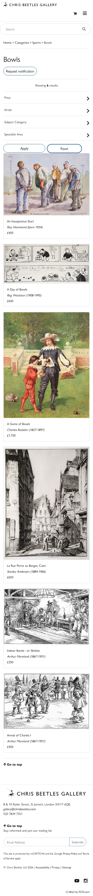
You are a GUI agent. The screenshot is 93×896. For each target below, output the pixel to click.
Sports (36, 42)
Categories (22, 42)
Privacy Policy (70, 853)
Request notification (20, 71)
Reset (64, 148)
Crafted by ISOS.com (78, 891)
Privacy (56, 867)
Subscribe (78, 842)
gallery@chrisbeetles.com (19, 809)
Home (7, 42)
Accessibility (42, 867)
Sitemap (66, 867)
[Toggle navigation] (85, 13)
